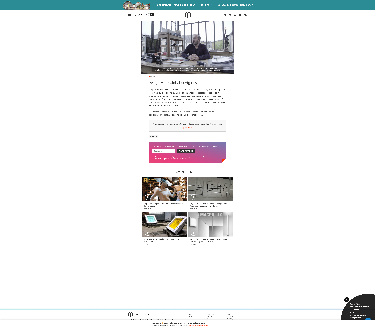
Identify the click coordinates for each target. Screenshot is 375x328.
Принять (218, 324)
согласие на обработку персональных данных (179, 157)
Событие (147, 209)
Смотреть (153, 76)
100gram (232, 319)
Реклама (191, 319)
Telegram (232, 316)
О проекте (192, 314)
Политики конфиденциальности (199, 325)
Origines (154, 136)
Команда (191, 316)
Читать (209, 316)
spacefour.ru (187, 127)
